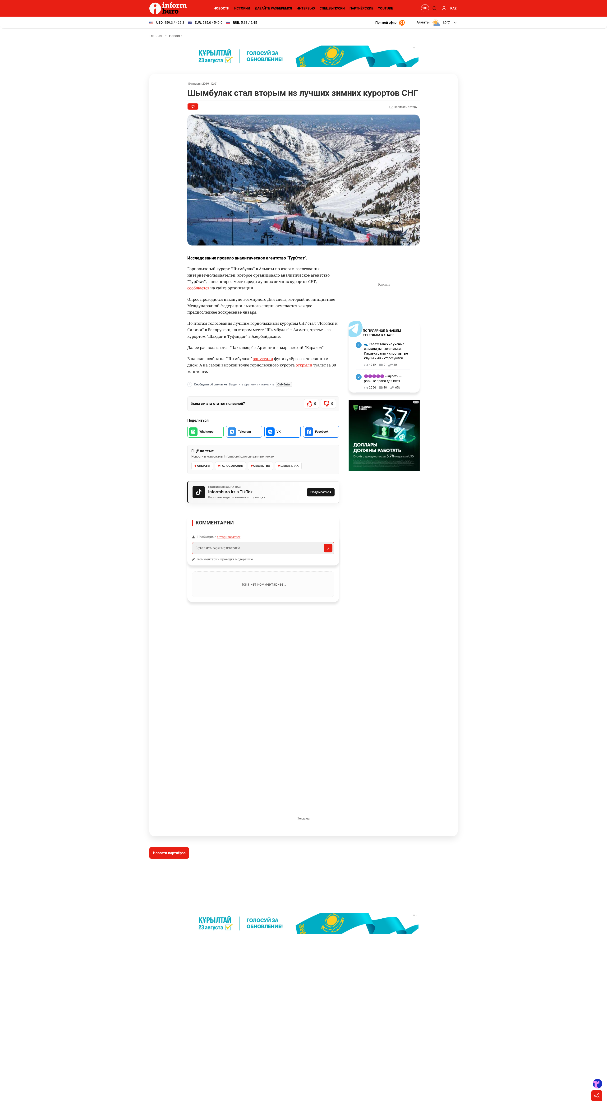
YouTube (385, 8)
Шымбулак (290, 465)
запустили (263, 358)
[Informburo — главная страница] (169, 8)
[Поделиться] (596, 1095)
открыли (304, 365)
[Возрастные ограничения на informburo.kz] (424, 8)
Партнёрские (361, 8)
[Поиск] (434, 8)
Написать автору (405, 107)
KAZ (453, 8)
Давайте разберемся (273, 8)
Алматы (203, 465)
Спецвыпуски (332, 8)
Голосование (232, 465)
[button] (437, 22)
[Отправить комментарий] (328, 548)
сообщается (198, 288)
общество (261, 465)
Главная (155, 36)
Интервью (306, 8)
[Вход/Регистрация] (443, 8)
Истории (242, 8)
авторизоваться (228, 537)
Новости (222, 8)
